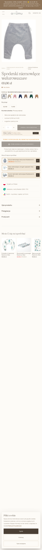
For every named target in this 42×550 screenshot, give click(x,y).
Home (3, 68)
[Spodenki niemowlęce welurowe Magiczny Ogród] (15, 96)
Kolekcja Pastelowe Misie (33, 68)
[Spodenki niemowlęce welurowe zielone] (31, 96)
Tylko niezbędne (21, 543)
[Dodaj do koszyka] (38, 160)
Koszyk (37, 13)
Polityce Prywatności (14, 526)
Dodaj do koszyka (29, 127)
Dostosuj (21, 537)
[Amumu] (16, 13)
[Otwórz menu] (3, 13)
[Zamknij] (39, 5)
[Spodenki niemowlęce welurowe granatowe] (20, 96)
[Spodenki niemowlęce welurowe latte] (36, 96)
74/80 (13, 107)
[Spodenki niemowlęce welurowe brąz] (25, 96)
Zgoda (21, 531)
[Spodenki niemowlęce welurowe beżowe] (9, 96)
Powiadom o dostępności (22, 144)
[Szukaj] (29, 13)
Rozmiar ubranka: (12, 111)
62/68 (5, 107)
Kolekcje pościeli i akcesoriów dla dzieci (15, 68)
